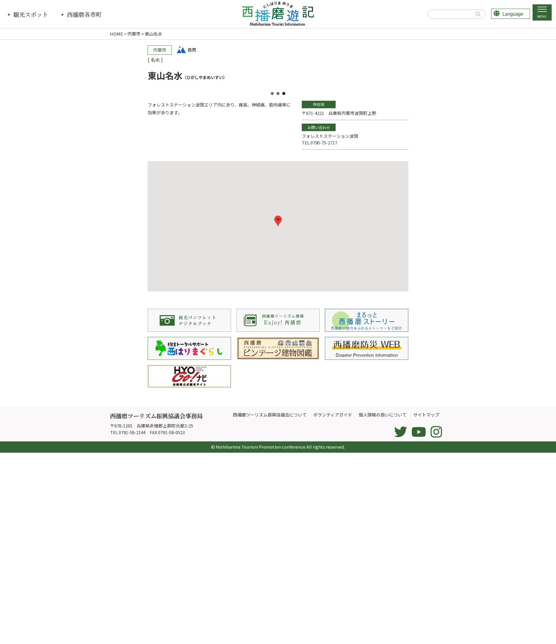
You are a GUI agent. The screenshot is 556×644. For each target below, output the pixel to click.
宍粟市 (133, 34)
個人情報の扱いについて (383, 415)
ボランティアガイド (332, 415)
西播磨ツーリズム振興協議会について (270, 415)
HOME (116, 34)
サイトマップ (426, 415)
